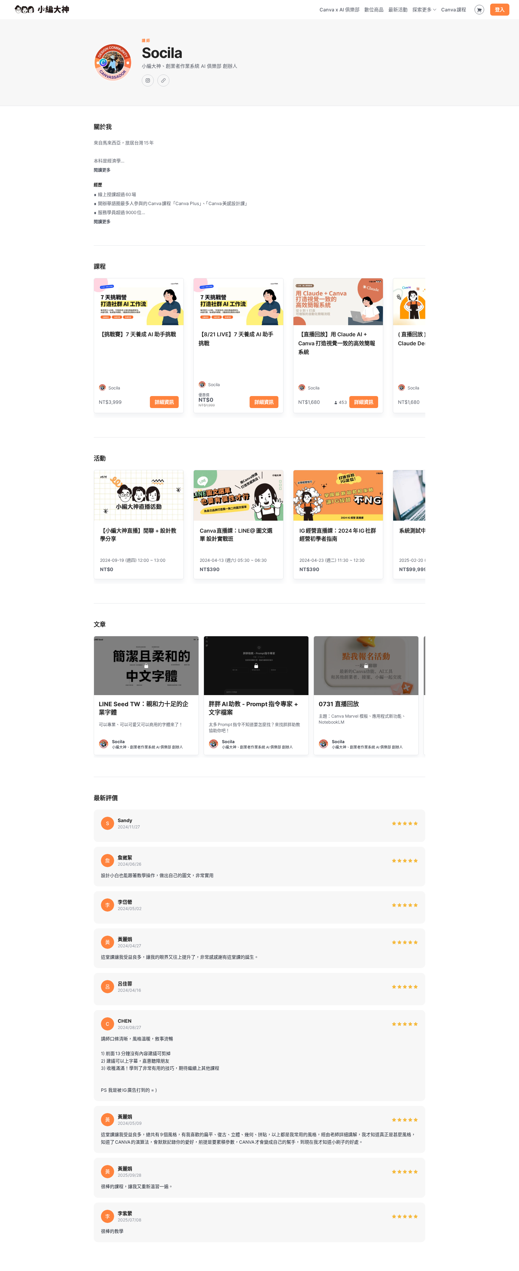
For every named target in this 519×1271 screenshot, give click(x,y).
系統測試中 (412, 531)
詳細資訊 (164, 402)
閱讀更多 (102, 169)
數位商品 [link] (374, 10)
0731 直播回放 (339, 704)
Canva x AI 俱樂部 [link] (340, 10)
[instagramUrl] (148, 80)
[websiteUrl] (163, 80)
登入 (500, 10)
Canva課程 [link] (453, 10)
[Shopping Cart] (479, 9)
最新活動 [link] (398, 10)
